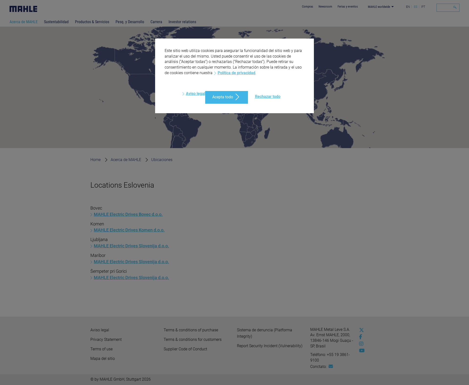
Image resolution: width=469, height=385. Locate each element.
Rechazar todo (267, 96)
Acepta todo (222, 97)
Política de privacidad (236, 73)
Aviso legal (195, 93)
